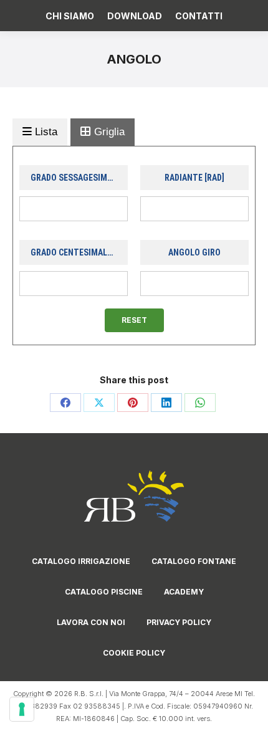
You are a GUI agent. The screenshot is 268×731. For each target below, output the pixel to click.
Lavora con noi (91, 622)
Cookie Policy (134, 652)
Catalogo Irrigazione (81, 561)
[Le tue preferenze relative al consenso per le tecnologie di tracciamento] (22, 709)
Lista (44, 132)
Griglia (108, 132)
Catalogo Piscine (104, 591)
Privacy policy (178, 622)
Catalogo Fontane (193, 561)
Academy (184, 591)
